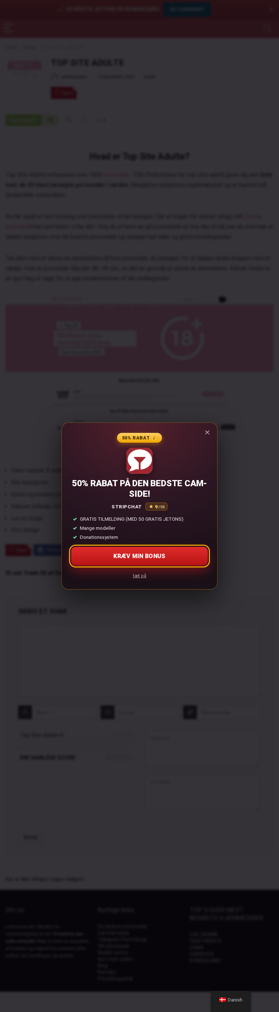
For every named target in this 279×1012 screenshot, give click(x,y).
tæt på (139, 575)
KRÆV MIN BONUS (139, 556)
